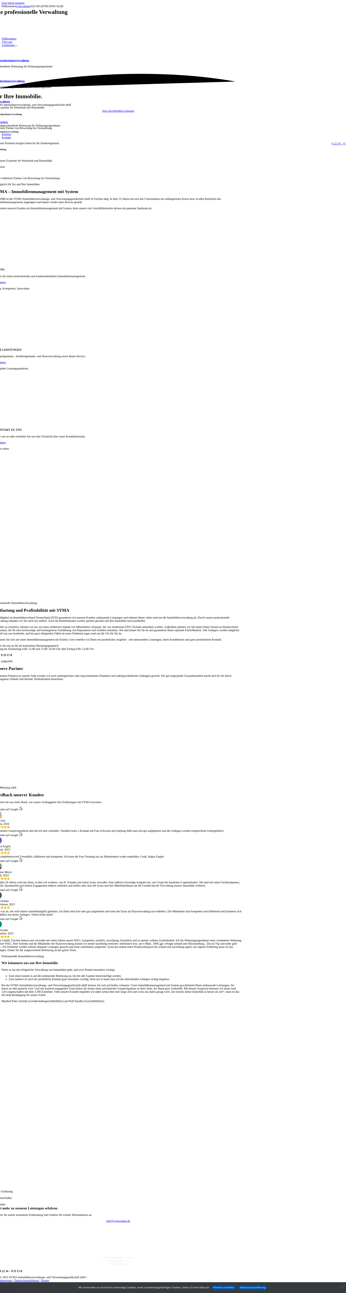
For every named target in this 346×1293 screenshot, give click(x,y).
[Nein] (341, 1287)
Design (45, 1280)
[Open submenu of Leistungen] (15, 46)
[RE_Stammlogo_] (118, 748)
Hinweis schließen (223, 1287)
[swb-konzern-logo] (118, 715)
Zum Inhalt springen (13, 3)
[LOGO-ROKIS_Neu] (118, 781)
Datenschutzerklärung (26, 1280)
